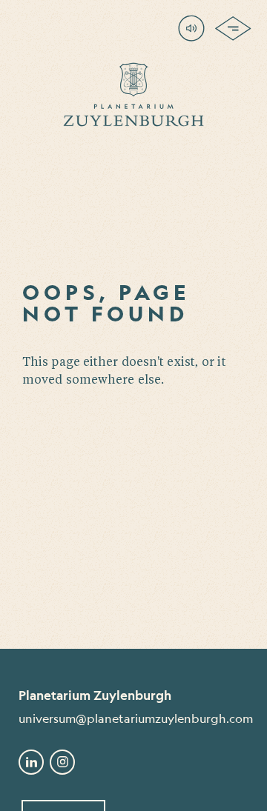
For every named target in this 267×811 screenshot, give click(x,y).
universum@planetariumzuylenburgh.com (133, 718)
